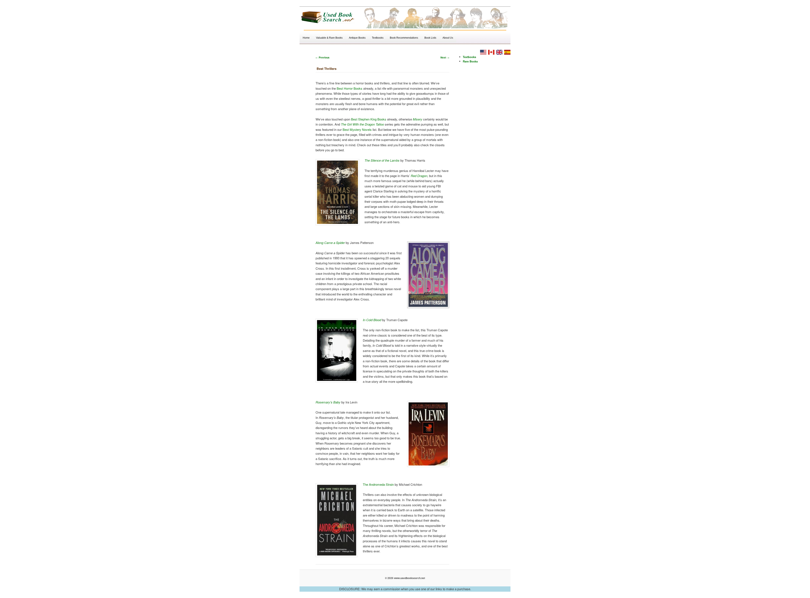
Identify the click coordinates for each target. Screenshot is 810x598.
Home (306, 37)
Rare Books (470, 61)
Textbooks (377, 37)
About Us (448, 37)
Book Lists (430, 37)
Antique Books (357, 37)
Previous (322, 57)
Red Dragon (419, 175)
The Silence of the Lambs (382, 160)
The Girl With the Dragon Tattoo (362, 124)
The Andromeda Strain (378, 484)
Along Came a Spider (330, 242)
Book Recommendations (404, 37)
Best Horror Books (349, 88)
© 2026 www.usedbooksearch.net (405, 578)
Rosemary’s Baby (328, 402)
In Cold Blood (372, 320)
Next (444, 57)
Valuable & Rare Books (329, 37)
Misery (417, 119)
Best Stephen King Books (368, 119)
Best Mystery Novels (357, 129)
